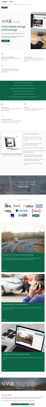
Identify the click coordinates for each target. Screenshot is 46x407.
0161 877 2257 (18, 383)
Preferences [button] (32, 404)
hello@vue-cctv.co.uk (20, 388)
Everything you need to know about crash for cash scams (15, 304)
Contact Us (29, 4)
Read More (4, 270)
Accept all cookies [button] (15, 404)
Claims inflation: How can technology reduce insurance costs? (16, 354)
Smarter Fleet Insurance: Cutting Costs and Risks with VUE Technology (18, 254)
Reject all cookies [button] (24, 404)
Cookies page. (31, 400)
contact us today (23, 186)
